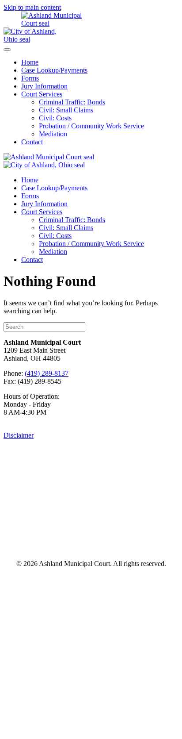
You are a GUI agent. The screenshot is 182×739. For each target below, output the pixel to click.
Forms (30, 78)
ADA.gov (53, 542)
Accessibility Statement (91, 521)
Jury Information (44, 86)
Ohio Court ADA (125, 542)
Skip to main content (32, 7)
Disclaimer (19, 435)
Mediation (53, 134)
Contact (32, 142)
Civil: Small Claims (66, 110)
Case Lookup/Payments (54, 70)
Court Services (41, 94)
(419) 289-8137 (46, 373)
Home (29, 62)
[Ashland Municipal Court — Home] (45, 23)
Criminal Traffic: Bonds (72, 102)
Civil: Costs (55, 118)
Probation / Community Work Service (91, 126)
